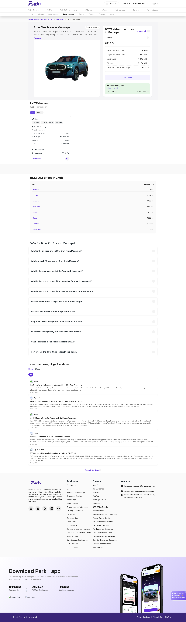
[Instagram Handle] (31, 508)
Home (30, 19)
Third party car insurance (103, 529)
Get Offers (128, 78)
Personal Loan (98, 511)
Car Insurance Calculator (103, 522)
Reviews (102, 14)
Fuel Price (96, 503)
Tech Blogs (71, 500)
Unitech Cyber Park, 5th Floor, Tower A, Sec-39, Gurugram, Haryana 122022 (139, 496)
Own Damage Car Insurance (78, 540)
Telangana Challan (74, 496)
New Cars (39, 19)
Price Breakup (68, 14)
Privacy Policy (158, 617)
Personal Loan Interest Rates (79, 533)
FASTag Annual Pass (75, 511)
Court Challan (72, 547)
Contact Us (71, 485)
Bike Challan (97, 547)
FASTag (96, 496)
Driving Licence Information (78, 507)
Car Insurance (98, 489)
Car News (71, 514)
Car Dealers (71, 522)
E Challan (96, 492)
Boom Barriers (72, 525)
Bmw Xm (59, 19)
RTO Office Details (100, 507)
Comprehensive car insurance (78, 529)
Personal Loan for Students (104, 536)
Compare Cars (72, 518)
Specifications (53, 14)
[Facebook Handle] (37, 508)
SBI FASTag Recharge (76, 492)
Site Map (168, 617)
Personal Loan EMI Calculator (105, 514)
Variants (81, 14)
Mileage (41, 14)
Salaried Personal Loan (102, 544)
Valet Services (72, 503)
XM (32, 14)
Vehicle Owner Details (101, 518)
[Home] (34, 3)
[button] (67, 159)
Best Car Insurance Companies (105, 540)
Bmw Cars (49, 19)
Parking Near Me (99, 500)
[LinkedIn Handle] (51, 508)
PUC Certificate (73, 544)
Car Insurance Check (101, 525)
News (112, 14)
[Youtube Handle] (58, 508)
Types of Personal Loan (102, 533)
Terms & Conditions (143, 617)
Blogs (69, 489)
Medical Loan (72, 536)
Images (91, 14)
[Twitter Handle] (44, 508)
